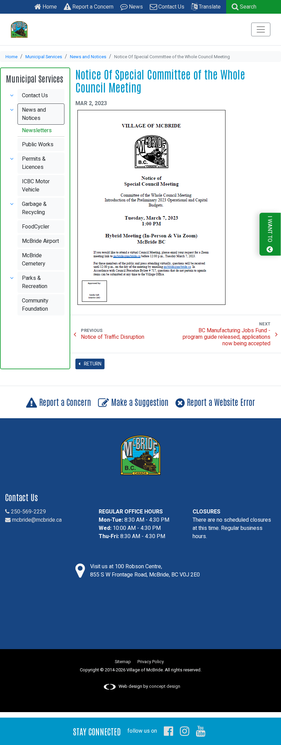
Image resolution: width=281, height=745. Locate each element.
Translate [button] (209, 7)
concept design (164, 686)
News (135, 7)
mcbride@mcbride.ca (36, 520)
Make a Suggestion (139, 401)
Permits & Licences (34, 163)
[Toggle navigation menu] (260, 29)
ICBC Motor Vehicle (36, 185)
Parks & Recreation (34, 282)
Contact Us (170, 7)
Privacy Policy (150, 662)
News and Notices (88, 57)
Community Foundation (35, 305)
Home (49, 7)
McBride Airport (40, 241)
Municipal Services (43, 57)
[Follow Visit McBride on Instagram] (184, 731)
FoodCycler (35, 227)
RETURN (92, 364)
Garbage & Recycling (34, 208)
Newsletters (37, 130)
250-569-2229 (28, 512)
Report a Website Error (220, 401)
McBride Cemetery (33, 259)
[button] (244, 7)
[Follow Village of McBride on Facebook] (168, 731)
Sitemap (123, 662)
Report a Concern (92, 7)
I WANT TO (270, 230)
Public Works (37, 144)
